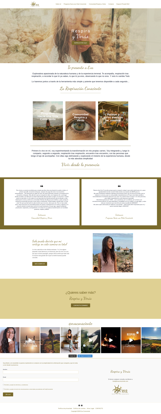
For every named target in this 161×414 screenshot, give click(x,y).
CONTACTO (99, 408)
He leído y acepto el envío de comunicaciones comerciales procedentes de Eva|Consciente (28, 389)
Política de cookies (79, 408)
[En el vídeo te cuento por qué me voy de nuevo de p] (10, 340)
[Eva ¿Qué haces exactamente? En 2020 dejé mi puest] (70, 340)
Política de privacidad (65, 408)
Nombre (5, 369)
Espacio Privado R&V (122, 4)
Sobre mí (58, 4)
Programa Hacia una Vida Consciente (75, 4)
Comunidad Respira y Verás (97, 4)
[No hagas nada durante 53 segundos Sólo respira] (90, 340)
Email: (4, 377)
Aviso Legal (90, 408)
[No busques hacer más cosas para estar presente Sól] (131, 340)
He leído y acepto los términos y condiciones (16, 384)
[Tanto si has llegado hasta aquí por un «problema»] (50, 340)
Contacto (111, 4)
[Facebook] (79, 405)
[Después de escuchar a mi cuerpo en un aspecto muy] (111, 340)
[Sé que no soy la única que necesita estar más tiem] (151, 340)
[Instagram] (82, 405)
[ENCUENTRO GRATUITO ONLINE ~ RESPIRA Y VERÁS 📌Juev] (30, 340)
